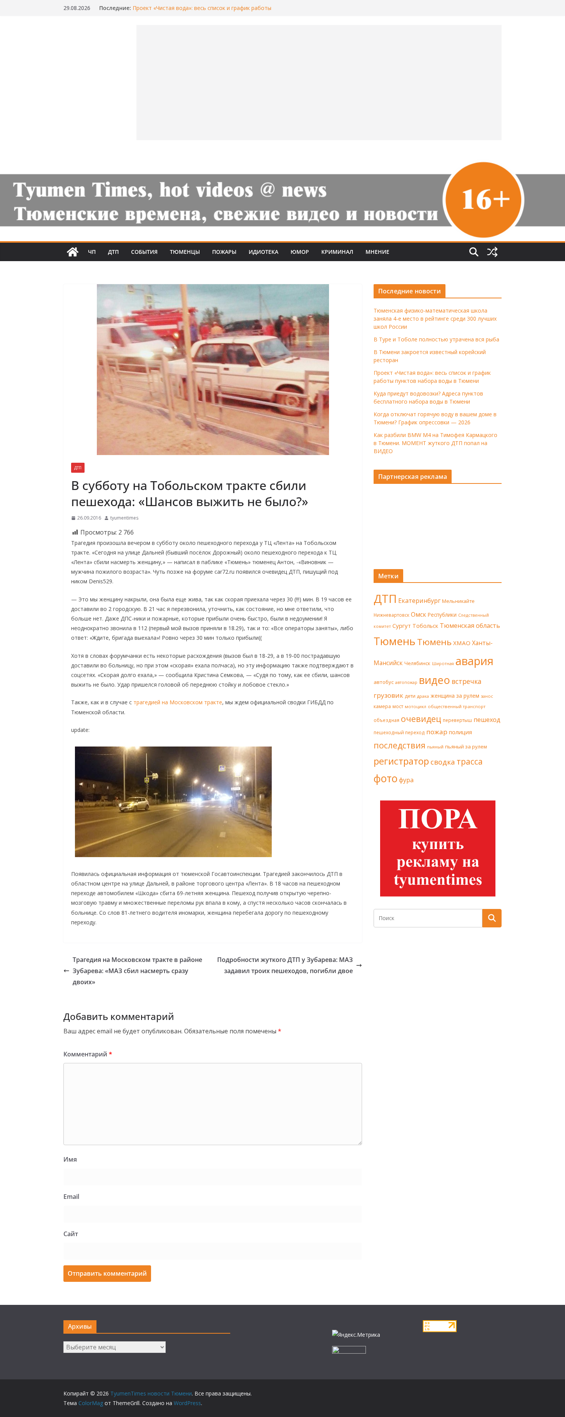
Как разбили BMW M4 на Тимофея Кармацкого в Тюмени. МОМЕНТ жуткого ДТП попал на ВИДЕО (435, 443)
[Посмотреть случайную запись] (492, 252)
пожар (436, 731)
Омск (418, 614)
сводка (442, 761)
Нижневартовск (391, 615)
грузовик (388, 695)
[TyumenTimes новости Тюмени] (72, 252)
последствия (399, 745)
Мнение (377, 251)
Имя (70, 1159)
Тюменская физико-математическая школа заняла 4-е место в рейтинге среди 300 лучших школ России (435, 318)
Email (71, 1196)
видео (434, 680)
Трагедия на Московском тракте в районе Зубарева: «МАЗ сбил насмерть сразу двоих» (137, 970)
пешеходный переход (399, 732)
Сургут (401, 625)
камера (382, 706)
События (144, 251)
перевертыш (457, 720)
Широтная (443, 663)
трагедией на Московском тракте (177, 702)
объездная (386, 720)
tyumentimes (124, 518)
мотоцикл (415, 706)
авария (474, 661)
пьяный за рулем (466, 746)
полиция (460, 732)
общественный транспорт (456, 706)
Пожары (224, 251)
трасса (470, 761)
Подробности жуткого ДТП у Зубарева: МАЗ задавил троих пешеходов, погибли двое (285, 965)
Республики (442, 614)
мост (397, 706)
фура (406, 780)
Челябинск (417, 663)
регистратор (401, 761)
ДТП (113, 251)
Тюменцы (185, 251)
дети (410, 696)
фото (385, 778)
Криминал (337, 251)
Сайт (70, 1234)
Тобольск (425, 625)
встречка (467, 681)
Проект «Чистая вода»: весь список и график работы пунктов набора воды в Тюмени (202, 11)
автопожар (406, 682)
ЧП (92, 251)
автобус (384, 682)
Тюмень (394, 641)
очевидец (421, 718)
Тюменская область (470, 625)
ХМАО (461, 643)
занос (487, 696)
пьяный (435, 747)
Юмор (300, 251)
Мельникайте (458, 601)
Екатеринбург (419, 600)
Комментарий (87, 1054)
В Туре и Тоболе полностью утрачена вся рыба (436, 339)
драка (423, 696)
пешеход (487, 719)
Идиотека (263, 251)
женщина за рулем (454, 695)
